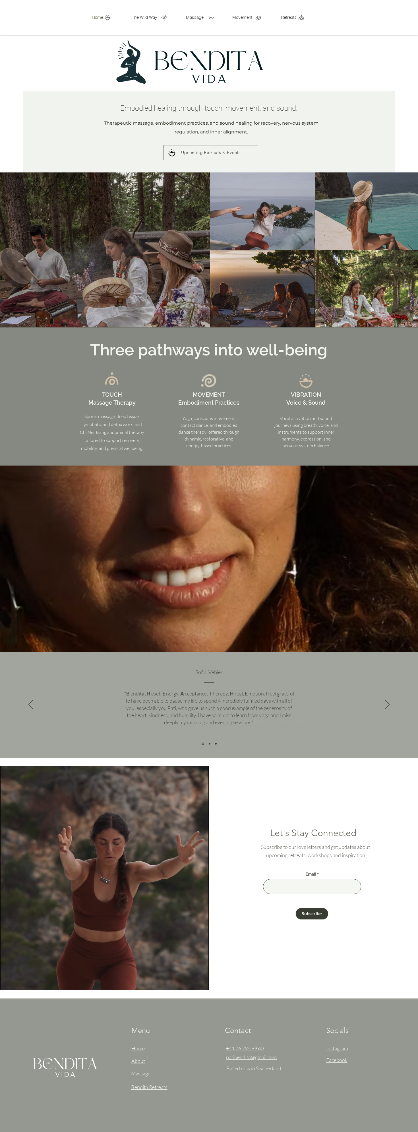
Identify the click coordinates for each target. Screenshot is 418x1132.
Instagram (337, 1048)
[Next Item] (410, 250)
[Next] (387, 705)
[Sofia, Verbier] (216, 744)
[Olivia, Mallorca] (202, 744)
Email (310, 874)
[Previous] (30, 705)
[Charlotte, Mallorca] (209, 743)
